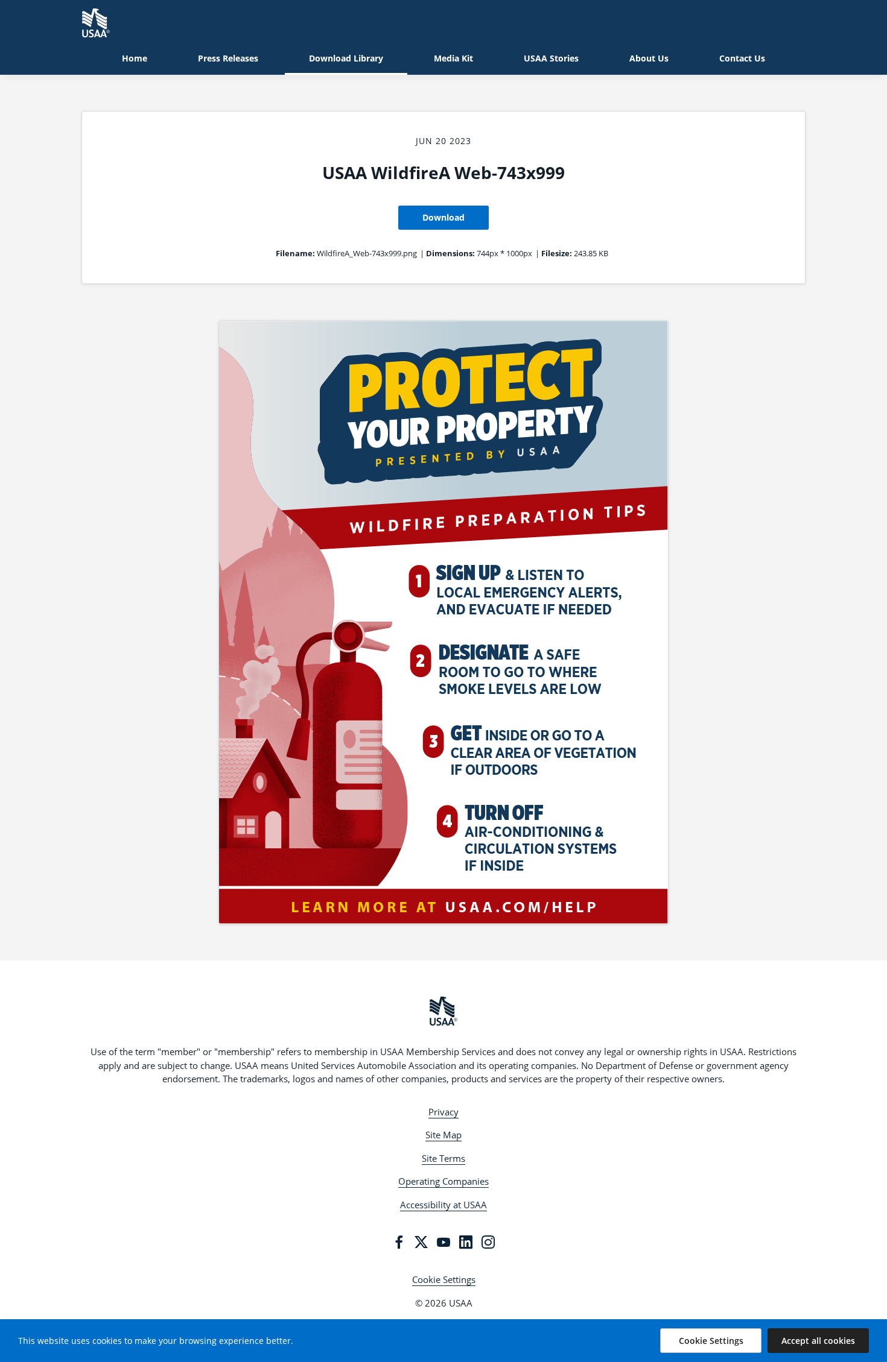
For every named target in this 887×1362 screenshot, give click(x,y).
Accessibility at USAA (443, 1205)
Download (443, 217)
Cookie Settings (443, 1279)
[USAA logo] (443, 1011)
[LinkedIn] (465, 1242)
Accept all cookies (818, 1340)
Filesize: (556, 253)
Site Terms (443, 1158)
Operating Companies (443, 1181)
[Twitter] (421, 1242)
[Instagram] (488, 1242)
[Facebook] (398, 1242)
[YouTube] (443, 1242)
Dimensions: (450, 253)
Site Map (443, 1135)
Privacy (443, 1112)
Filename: (295, 253)
